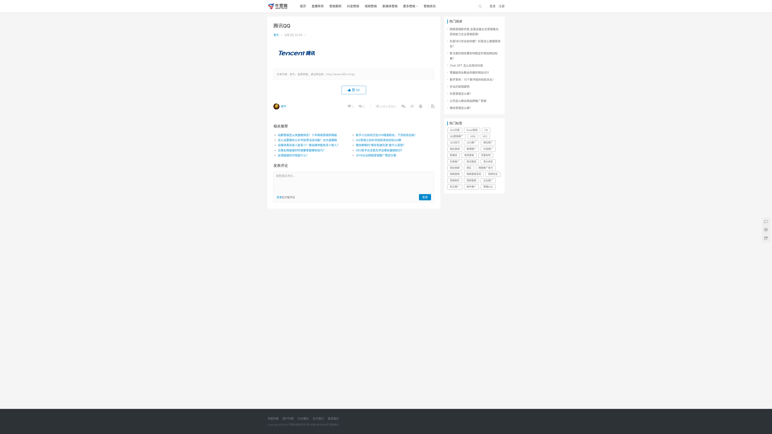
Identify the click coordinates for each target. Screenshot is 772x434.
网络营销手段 (474, 174)
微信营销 (455, 148)
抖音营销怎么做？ (461, 93)
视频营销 (371, 6)
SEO (484, 136)
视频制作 (455, 180)
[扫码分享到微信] (403, 106)
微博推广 (471, 148)
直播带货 (318, 6)
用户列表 (288, 418)
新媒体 (453, 155)
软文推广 (455, 186)
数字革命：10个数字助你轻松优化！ (472, 79)
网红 (469, 167)
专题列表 (273, 418)
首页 (303, 6)
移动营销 (471, 161)
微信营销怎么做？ (461, 108)
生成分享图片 (387, 106)
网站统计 (334, 424)
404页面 (455, 130)
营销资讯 (430, 6)
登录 (493, 6)
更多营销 (409, 6)
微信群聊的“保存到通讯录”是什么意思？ (381, 145)
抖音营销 (353, 6)
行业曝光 (303, 418)
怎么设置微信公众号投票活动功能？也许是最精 (307, 140)
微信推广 (488, 142)
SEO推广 (471, 142)
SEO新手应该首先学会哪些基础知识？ (380, 150)
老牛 (276, 35)
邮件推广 (471, 186)
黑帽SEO (488, 186)
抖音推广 (488, 148)
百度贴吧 (486, 155)
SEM (472, 136)
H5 (486, 130)
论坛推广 (488, 180)
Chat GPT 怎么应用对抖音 (466, 65)
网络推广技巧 (485, 167)
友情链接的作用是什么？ (293, 155)
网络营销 (455, 174)
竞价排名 (488, 161)
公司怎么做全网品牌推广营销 (468, 100)
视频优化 (493, 174)
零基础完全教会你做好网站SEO (469, 72)
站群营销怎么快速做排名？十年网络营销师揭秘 (307, 135)
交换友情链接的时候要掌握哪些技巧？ (302, 150)
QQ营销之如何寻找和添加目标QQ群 (378, 140)
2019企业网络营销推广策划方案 (376, 155)
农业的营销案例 (459, 86)
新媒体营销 (389, 6)
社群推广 (455, 161)
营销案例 (335, 6)
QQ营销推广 (456, 136)
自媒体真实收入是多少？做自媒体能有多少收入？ (309, 145)
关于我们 (318, 418)
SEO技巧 (455, 142)
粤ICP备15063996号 (317, 424)
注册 (502, 6)
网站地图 (455, 167)
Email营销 (472, 130)
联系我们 (333, 418)
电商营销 (469, 155)
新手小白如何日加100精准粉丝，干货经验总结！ (386, 135)
